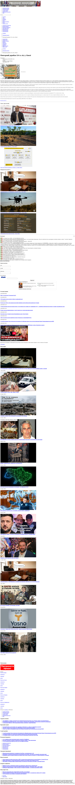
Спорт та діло (5, 23)
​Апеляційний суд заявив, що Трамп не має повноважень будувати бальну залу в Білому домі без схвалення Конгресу (26, 720)
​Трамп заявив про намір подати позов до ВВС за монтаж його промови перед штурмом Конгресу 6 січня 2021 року (25, 759)
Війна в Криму (5, 45)
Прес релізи (5, 776)
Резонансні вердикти (6, 11)
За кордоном (5, 39)
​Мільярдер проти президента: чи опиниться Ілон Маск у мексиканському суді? (18, 753)
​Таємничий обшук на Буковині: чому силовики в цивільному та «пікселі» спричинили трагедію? (22, 726)
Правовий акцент (6, 50)
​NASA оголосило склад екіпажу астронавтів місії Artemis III (14, 773)
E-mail (1, 268)
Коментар (2, 271)
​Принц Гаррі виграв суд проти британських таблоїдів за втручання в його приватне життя (21, 760)
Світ (3, 17)
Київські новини (6, 21)
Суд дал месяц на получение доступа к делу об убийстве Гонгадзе (15, 741)
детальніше (2, 344)
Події (4, 20)
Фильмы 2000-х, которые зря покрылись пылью (29, 283)
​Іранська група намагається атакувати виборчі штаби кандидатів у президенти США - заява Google (22, 766)
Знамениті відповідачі (7, 25)
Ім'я (1, 265)
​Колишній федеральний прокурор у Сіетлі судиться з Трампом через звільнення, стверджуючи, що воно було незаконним (27, 721)
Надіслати (32, 280)
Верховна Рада (5, 29)
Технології (5, 43)
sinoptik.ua (6, 709)
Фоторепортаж (5, 31)
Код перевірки (3, 275)
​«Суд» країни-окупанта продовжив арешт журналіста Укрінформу (16, 739)
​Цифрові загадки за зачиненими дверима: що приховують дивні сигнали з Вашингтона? (20, 765)
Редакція (4, 775)
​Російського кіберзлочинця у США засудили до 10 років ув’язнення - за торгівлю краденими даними (22, 767)
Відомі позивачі (6, 26)
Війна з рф (5, 46)
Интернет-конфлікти (6, 27)
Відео (4, 22)
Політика (4, 19)
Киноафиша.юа (25, 281)
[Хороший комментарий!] (0, 238)
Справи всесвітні (6, 711)
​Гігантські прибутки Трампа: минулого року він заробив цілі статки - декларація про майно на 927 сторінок (24, 772)
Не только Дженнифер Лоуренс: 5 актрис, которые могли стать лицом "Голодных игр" (29, 286)
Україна (4, 18)
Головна (4, 16)
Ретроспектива (5, 30)
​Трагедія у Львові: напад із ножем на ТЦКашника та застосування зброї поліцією (19, 727)
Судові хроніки (5, 9)
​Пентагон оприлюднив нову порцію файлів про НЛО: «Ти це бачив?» (16, 771)
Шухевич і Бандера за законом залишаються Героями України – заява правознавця (19, 740)
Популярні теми (6, 28)
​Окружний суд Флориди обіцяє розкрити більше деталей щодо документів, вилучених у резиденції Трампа (24, 761)
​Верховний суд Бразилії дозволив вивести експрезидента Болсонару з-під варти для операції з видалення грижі (25, 754)
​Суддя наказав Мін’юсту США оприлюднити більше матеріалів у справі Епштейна (19, 722)
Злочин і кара (5, 10)
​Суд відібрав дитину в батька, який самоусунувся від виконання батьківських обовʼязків (20, 735)
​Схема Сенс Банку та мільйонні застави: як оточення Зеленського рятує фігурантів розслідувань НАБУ (23, 728)
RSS (3, 12)
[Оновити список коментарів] (74, 236)
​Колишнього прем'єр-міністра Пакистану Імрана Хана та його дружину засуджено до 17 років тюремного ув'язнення (26, 755)
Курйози (4, 44)
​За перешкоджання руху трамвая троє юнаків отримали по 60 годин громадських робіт (20, 734)
